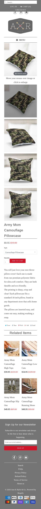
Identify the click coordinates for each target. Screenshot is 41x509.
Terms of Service (20, 480)
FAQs (20, 469)
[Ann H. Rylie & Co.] (20, 25)
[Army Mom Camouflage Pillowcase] (20, 101)
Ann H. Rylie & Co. (18, 490)
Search (20, 465)
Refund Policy (20, 476)
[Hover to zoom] (20, 59)
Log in (13, 7)
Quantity (7, 258)
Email (33, 325)
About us (20, 483)
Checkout (20, 10)
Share (15, 325)
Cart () (26, 7)
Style (5, 248)
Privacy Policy (20, 473)
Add (27, 325)
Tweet (8, 325)
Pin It (21, 325)
